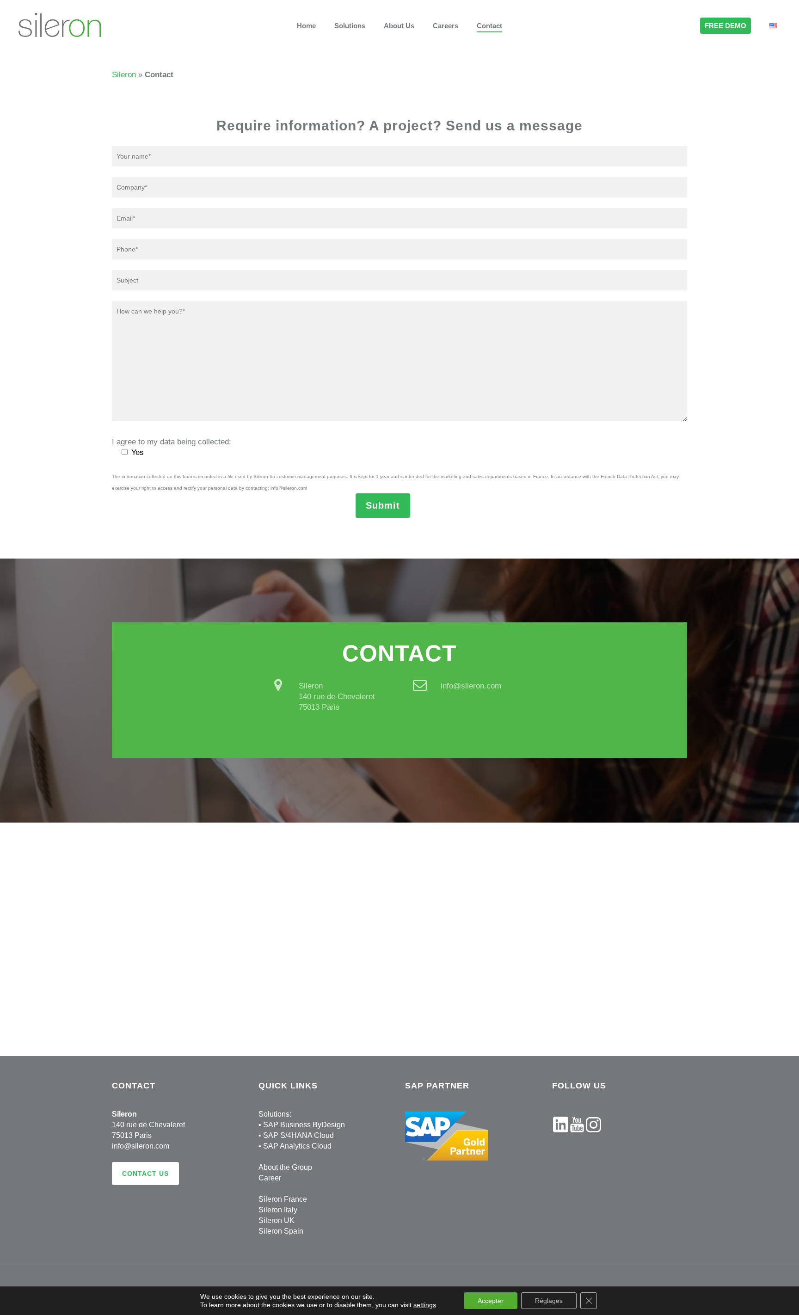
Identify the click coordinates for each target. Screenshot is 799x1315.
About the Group (285, 1167)
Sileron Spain (280, 1231)
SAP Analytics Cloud (297, 1146)
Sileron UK (276, 1220)
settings (424, 1305)
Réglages (549, 1300)
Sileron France (282, 1199)
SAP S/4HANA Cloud (298, 1135)
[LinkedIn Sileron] (560, 1136)
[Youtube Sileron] (576, 1136)
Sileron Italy (277, 1210)
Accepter (491, 1300)
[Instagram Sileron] (593, 1136)
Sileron (124, 74)
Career (269, 1178)
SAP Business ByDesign (304, 1125)
